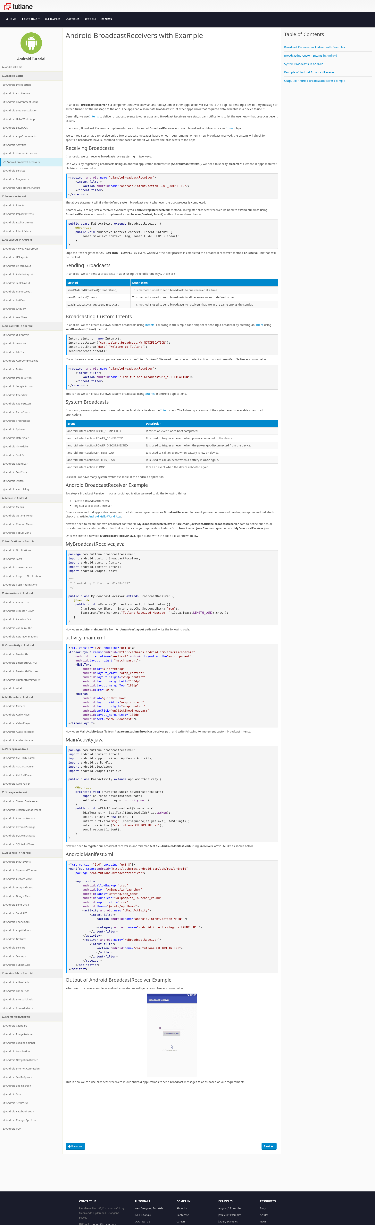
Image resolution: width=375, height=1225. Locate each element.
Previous (76, 1146)
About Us (182, 1208)
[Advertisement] (172, 75)
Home (12, 19)
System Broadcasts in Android (303, 64)
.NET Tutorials (143, 1215)
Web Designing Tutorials (149, 1208)
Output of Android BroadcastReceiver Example (314, 81)
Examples (53, 19)
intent (259, 325)
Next (267, 1146)
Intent (230, 128)
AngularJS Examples (229, 1208)
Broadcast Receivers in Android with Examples (314, 47)
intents (149, 325)
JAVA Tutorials (142, 1221)
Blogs (263, 1208)
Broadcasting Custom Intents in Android (310, 55)
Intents (94, 116)
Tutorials (30, 19)
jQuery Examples (228, 1221)
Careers (181, 1221)
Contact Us (183, 1215)
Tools (92, 19)
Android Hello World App (104, 516)
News (108, 19)
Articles (73, 19)
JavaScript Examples (229, 1215)
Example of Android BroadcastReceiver (309, 72)
